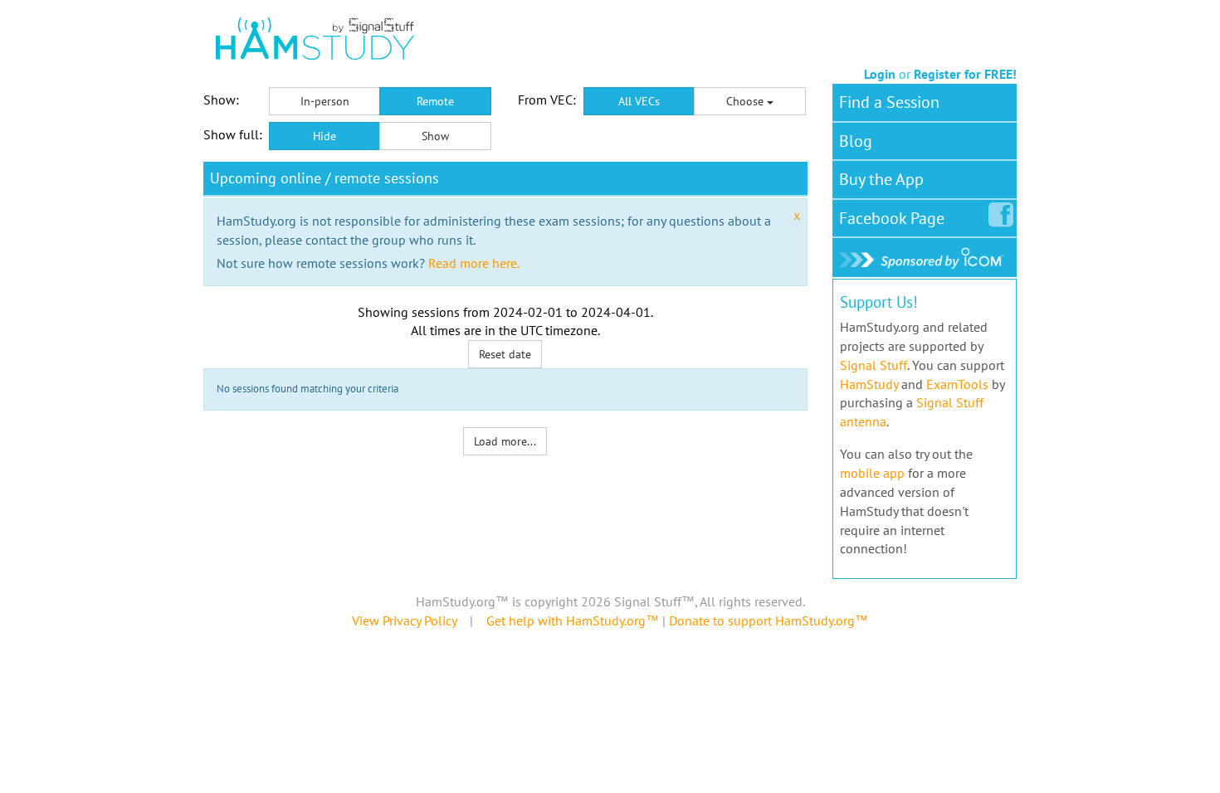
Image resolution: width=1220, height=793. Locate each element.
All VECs (639, 101)
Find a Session (889, 102)
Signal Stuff (873, 365)
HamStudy (869, 384)
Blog (855, 141)
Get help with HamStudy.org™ (572, 620)
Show (435, 136)
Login (879, 74)
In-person (324, 101)
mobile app (872, 473)
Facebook (891, 218)
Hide (324, 136)
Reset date (505, 354)
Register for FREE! (965, 74)
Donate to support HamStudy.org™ (768, 620)
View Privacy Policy (404, 620)
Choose (746, 101)
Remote (435, 101)
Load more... (505, 441)
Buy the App (881, 179)
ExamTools (957, 384)
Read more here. (474, 263)
